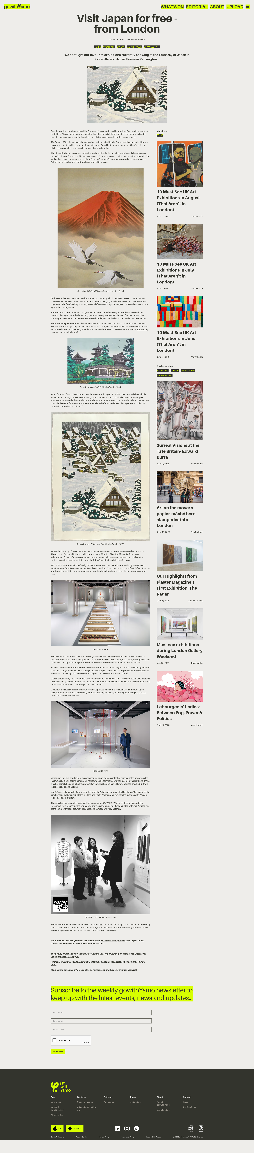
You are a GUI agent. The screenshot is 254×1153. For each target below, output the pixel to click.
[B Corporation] (201, 1128)
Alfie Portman (197, 463)
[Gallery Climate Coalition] (191, 1128)
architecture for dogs (120, 560)
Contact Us (189, 1107)
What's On (172, 7)
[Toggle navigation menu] (248, 7)
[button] (53, 1097)
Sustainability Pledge (153, 1137)
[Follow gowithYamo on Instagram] (127, 1128)
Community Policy (127, 1137)
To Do (97, 46)
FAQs (185, 1102)
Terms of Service (81, 1137)
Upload (234, 7)
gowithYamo (197, 725)
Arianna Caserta (195, 600)
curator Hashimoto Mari (126, 792)
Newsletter (163, 1110)
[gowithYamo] (61, 1087)
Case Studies (85, 1102)
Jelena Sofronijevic (135, 39)
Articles (109, 1102)
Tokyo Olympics (100, 560)
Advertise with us (86, 1108)
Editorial (197, 7)
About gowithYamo (163, 1103)
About (217, 7)
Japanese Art (152, 46)
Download (56, 1102)
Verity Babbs (197, 216)
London (121, 46)
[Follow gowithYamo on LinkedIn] (117, 1128)
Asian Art (109, 46)
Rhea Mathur (197, 663)
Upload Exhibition (57, 1108)
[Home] (17, 6)
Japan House (134, 46)
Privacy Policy (104, 1137)
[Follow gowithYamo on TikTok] (136, 1128)
